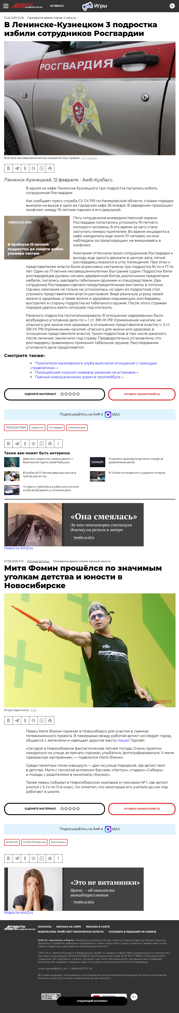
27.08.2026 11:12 (14, 561)
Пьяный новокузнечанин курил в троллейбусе (78, 377)
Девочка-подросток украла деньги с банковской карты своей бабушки (48, 460)
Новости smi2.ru (18, 548)
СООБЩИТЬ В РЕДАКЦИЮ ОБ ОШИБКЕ (132, 931)
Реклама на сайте (68, 926)
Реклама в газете (98, 926)
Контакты (44, 926)
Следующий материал (92, 1001)
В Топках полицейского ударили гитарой (137, 472)
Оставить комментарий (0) (142, 394)
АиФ (33, 710)
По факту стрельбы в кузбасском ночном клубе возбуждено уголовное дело (51, 488)
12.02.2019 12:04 (14, 17)
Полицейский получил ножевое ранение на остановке (85, 372)
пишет (124, 740)
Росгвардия (89, 158)
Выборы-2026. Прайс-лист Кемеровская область (71, 931)
